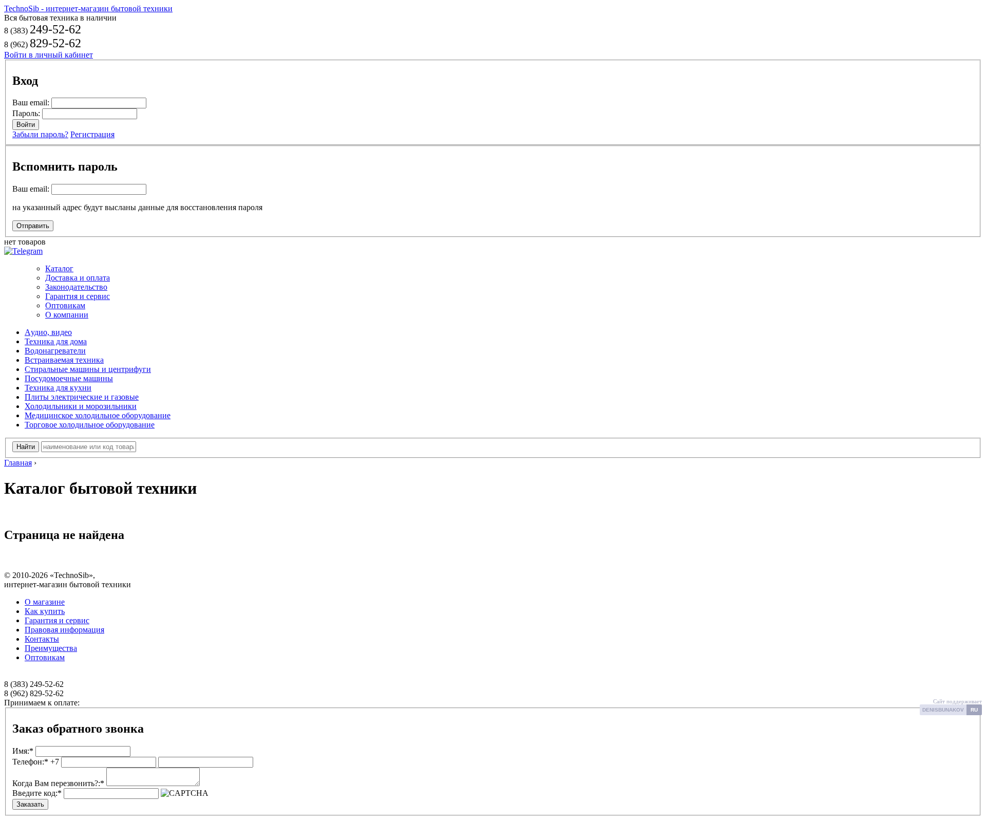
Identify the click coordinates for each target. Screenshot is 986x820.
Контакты (42, 639)
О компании (66, 314)
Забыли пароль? (40, 134)
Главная (18, 462)
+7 (35, 761)
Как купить (45, 611)
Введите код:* (37, 793)
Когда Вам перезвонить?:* (58, 783)
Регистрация (92, 134)
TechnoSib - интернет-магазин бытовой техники (88, 8)
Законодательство (76, 287)
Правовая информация (64, 629)
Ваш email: (30, 102)
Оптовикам (65, 305)
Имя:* (22, 751)
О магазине (45, 602)
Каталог (59, 268)
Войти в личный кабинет (48, 54)
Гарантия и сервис (77, 296)
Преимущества (51, 648)
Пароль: (26, 113)
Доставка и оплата (77, 277)
